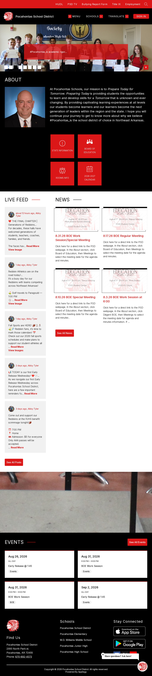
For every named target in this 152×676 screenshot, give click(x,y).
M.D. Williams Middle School (76, 639)
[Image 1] (6, 67)
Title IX (116, 4)
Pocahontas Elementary (73, 633)
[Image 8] (39, 67)
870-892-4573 (23, 656)
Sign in (141, 16)
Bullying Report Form (94, 4)
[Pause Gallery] (146, 67)
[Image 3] (15, 67)
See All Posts (14, 462)
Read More (32, 246)
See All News (64, 333)
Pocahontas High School (74, 651)
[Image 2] (11, 67)
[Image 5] (25, 67)
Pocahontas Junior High (74, 645)
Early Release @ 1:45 (21, 565)
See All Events (137, 542)
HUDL (59, 4)
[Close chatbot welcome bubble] (103, 654)
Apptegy (82, 672)
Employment (132, 4)
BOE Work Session (92, 565)
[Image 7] (34, 67)
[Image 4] (20, 67)
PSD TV (72, 4)
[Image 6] (30, 67)
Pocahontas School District (75, 628)
